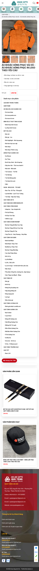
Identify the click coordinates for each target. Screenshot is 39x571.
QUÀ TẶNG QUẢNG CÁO (11, 309)
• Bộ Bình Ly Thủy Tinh (11, 247)
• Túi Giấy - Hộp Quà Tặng (12, 196)
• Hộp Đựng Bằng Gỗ (10, 290)
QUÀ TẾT (6, 350)
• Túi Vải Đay (8, 175)
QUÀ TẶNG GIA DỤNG (10, 237)
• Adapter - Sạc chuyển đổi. (13, 209)
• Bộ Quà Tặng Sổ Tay (11, 231)
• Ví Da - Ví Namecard (11, 344)
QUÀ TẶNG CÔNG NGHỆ (11, 206)
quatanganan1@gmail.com (18, 498)
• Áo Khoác (8, 156)
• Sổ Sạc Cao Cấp (10, 215)
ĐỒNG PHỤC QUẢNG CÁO (11, 153)
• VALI (6, 184)
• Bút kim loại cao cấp (11, 143)
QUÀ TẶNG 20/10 (9, 200)
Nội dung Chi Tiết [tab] (9, 360)
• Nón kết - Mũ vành (10, 168)
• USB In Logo (9, 218)
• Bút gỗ (7, 281)
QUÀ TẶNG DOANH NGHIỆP (12, 222)
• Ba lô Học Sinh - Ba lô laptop (13, 162)
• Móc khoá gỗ (9, 300)
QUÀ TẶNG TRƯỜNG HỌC (11, 347)
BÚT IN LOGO (8, 131)
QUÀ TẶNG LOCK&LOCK (11, 303)
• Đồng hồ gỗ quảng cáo (11, 287)
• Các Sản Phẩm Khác (11, 253)
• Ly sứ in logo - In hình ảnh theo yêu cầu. (16, 265)
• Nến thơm (8, 269)
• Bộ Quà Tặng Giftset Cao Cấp (14, 228)
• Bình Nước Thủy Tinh (11, 243)
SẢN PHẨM (21, 11)
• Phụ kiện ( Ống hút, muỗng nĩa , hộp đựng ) (17, 272)
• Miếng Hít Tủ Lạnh (10, 325)
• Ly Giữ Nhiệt (8, 259)
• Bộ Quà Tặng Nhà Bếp (11, 250)
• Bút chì (7, 134)
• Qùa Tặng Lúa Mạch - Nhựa (13, 275)
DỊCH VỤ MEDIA (30, 11)
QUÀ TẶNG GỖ (8, 278)
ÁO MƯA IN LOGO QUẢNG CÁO (12, 109)
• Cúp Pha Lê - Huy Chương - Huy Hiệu (16, 234)
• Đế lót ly (7, 284)
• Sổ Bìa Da (8, 337)
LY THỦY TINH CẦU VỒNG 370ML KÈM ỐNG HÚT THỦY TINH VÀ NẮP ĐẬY (19, 410)
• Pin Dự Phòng (9, 212)
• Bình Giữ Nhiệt (9, 240)
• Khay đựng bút (9, 294)
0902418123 (6, 540)
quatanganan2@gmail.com (18, 501)
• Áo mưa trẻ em (9, 118)
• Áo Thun (7, 159)
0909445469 (6, 554)
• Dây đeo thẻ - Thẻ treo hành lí (14, 165)
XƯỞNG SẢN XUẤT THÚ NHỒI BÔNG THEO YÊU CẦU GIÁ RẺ (19, 460)
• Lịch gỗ (7, 297)
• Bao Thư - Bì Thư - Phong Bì (13, 190)
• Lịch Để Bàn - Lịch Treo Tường (14, 193)
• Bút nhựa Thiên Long (11, 150)
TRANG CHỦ (3, 11)
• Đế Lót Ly (8, 256)
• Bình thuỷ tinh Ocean (11, 124)
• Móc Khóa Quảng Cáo (11, 328)
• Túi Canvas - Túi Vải (11, 171)
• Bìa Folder (8, 312)
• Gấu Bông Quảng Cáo (11, 322)
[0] (36, 3)
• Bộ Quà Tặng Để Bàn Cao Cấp (13, 225)
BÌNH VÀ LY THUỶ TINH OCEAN (13, 121)
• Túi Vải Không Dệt (10, 178)
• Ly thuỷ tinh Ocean (10, 128)
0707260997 (6, 547)
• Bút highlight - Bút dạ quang (13, 140)
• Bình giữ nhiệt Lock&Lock (13, 306)
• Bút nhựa (8, 146)
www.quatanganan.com (17, 505)
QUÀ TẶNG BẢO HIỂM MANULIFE (13, 203)
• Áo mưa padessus (10, 115)
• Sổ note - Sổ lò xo (10, 341)
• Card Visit (8, 316)
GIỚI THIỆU (12, 11)
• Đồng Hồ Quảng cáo (11, 319)
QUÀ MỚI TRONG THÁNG (11, 103)
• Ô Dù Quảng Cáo (10, 334)
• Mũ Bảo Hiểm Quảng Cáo (12, 331)
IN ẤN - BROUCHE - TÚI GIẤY (12, 187)
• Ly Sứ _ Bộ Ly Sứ (9, 262)
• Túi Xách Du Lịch (10, 181)
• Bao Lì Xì (7, 353)
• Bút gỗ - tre (8, 137)
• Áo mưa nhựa (9, 112)
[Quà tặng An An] (19, 3)
